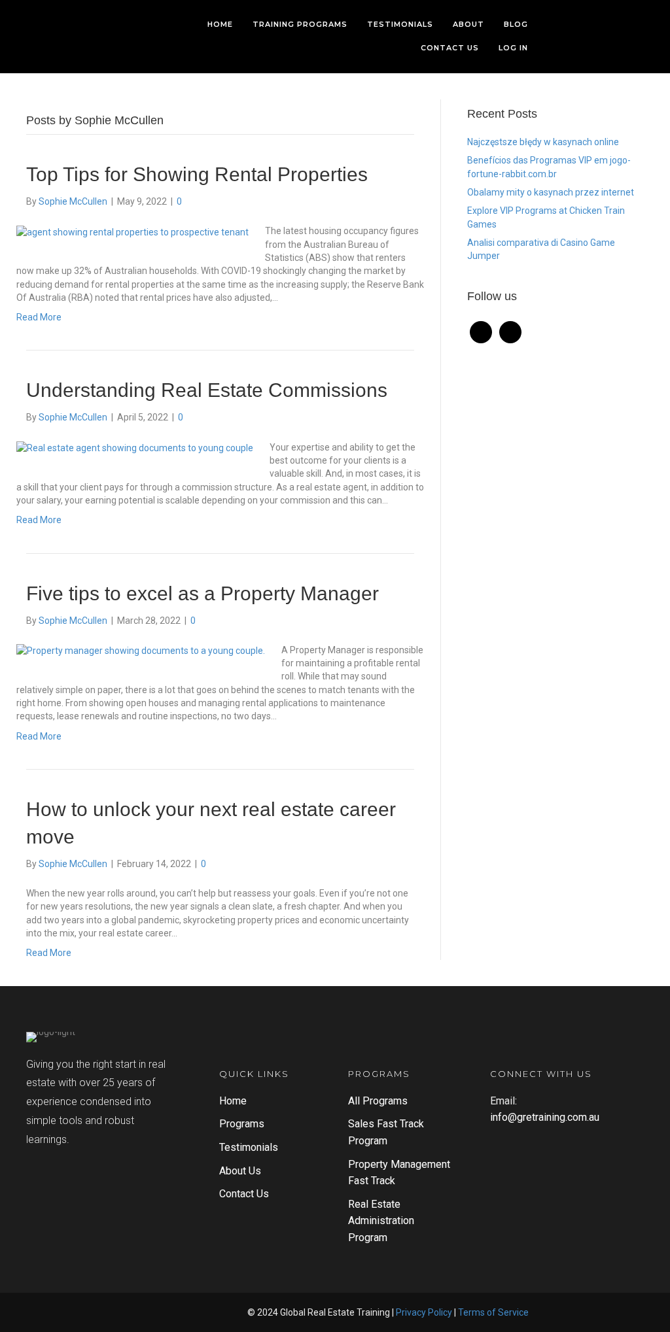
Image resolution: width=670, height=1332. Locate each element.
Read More (39, 317)
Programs (241, 1124)
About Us (240, 1171)
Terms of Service (493, 1312)
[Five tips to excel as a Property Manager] (140, 650)
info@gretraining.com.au (544, 1117)
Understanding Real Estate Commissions (206, 390)
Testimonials (248, 1147)
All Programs (378, 1101)
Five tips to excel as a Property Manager (202, 593)
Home (233, 1101)
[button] (147, 1312)
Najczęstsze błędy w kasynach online (543, 142)
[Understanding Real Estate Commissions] (134, 447)
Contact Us (244, 1193)
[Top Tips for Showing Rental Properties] (132, 231)
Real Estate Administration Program (381, 1221)
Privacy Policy (424, 1312)
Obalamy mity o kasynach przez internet (550, 192)
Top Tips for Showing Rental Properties (197, 174)
